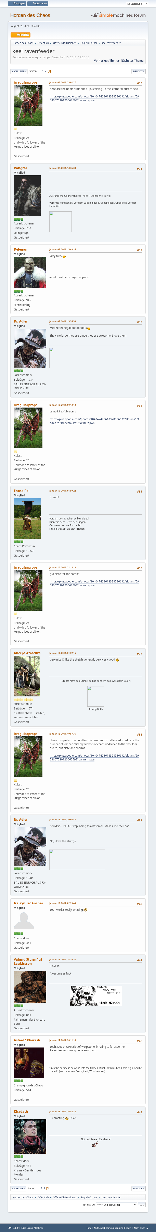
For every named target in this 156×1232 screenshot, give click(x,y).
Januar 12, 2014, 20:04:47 (62, 819)
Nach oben (18, 1188)
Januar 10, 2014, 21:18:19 (62, 567)
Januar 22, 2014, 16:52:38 (62, 1111)
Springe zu (89, 1204)
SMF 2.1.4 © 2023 (17, 1228)
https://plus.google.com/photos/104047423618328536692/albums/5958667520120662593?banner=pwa (94, 98)
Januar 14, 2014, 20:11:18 (62, 1040)
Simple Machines (35, 1228)
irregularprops (25, 82)
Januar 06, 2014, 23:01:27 (62, 82)
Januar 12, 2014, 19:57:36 (62, 733)
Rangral (20, 168)
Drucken (138, 71)
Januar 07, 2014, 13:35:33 (62, 167)
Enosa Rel (21, 490)
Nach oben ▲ (141, 1227)
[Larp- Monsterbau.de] (15, 1095)
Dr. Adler (21, 321)
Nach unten (19, 71)
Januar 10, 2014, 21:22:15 (62, 652)
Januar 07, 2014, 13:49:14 (62, 249)
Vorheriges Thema (106, 60)
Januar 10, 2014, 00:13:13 (62, 404)
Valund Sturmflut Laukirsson (28, 961)
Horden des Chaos (30, 15)
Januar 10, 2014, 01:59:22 (62, 490)
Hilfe (89, 1227)
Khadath (21, 1111)
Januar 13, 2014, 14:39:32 (62, 959)
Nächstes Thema (132, 60)
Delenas (20, 249)
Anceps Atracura (27, 653)
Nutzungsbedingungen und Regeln (112, 1227)
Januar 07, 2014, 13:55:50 (62, 321)
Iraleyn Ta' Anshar (28, 903)
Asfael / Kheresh (27, 1040)
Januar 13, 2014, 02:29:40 (62, 903)
